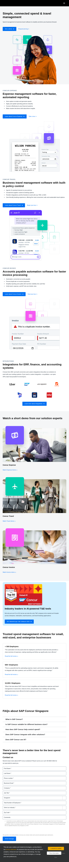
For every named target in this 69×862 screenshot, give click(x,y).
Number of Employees (10, 801)
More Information (54, 853)
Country (5, 797)
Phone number (7, 777)
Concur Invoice (9, 567)
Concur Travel (8, 516)
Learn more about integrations (33, 403)
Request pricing (23, 29)
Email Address (7, 782)
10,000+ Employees (12, 683)
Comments (6, 816)
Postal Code (7, 811)
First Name (6, 767)
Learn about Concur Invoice (13, 294)
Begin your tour (31, 205)
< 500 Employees (12, 646)
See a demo (8, 29)
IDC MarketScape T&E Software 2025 (18, 621)
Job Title (5, 792)
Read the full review (11, 656)
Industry (5, 806)
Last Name (6, 772)
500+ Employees (11, 665)
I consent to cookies (55, 848)
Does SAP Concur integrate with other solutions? (25, 734)
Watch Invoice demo (9, 572)
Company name (8, 787)
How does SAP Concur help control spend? (22, 729)
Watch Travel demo (8, 521)
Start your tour (32, 294)
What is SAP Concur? (14, 719)
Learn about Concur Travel (13, 205)
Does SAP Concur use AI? (15, 739)
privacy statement (11, 849)
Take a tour (32, 116)
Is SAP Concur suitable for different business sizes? (26, 724)
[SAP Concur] (10, 3)
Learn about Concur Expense (13, 116)
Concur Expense (9, 465)
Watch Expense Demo (9, 470)
